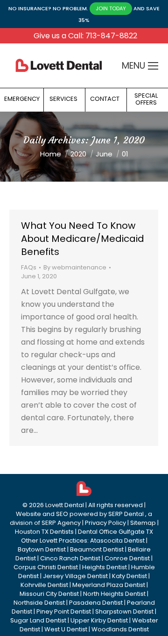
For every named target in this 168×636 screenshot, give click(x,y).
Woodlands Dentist (120, 629)
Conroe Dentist (127, 558)
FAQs (28, 267)
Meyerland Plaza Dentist (108, 584)
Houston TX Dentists (44, 531)
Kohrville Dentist (44, 584)
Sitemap (143, 522)
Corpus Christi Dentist (46, 567)
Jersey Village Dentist (75, 576)
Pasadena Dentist (96, 602)
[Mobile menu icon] (153, 65)
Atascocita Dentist (117, 540)
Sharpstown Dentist (124, 611)
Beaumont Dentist (97, 549)
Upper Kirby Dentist (99, 620)
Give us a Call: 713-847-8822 (85, 35)
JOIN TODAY (111, 8)
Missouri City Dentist (49, 593)
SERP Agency (61, 522)
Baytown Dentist (42, 549)
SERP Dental (126, 513)
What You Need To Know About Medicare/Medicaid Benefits (82, 238)
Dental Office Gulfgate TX (115, 531)
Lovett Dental (64, 505)
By (74, 267)
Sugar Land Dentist (38, 620)
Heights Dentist (104, 567)
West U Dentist (65, 629)
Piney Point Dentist (63, 611)
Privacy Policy (105, 522)
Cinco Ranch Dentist (70, 558)
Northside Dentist (39, 602)
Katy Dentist (129, 576)
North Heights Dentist (114, 593)
